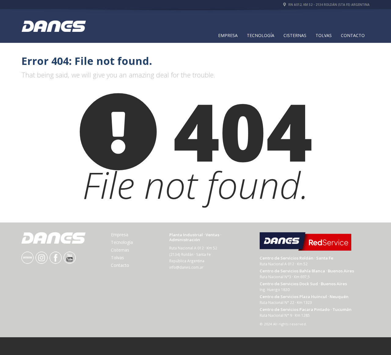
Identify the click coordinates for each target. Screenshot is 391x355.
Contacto (353, 35)
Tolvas (324, 35)
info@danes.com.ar (186, 267)
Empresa (228, 35)
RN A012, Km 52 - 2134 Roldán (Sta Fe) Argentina (328, 4)
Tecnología (260, 35)
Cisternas (294, 35)
